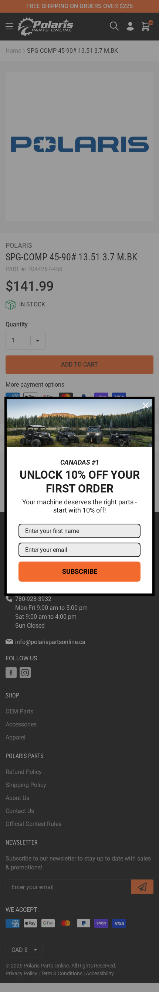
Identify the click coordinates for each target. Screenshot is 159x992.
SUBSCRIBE (79, 571)
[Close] (146, 405)
